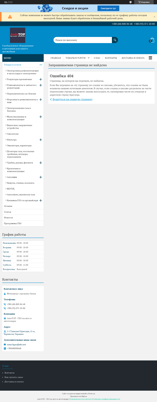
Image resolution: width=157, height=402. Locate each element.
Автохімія (12, 177)
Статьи (7, 211)
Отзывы (8, 206)
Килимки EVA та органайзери (22, 200)
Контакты (111, 57)
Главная (56, 57)
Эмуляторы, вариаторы (19, 145)
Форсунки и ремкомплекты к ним (22, 101)
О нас (97, 57)
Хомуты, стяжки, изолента (20, 182)
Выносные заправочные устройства (19, 126)
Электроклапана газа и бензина (19, 109)
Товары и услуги (76, 57)
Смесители (13, 133)
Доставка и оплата (133, 57)
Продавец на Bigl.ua (78, 396)
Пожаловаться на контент (81, 399)
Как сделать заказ (14, 377)
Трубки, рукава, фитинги (20, 162)
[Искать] (115, 38)
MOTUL (11, 188)
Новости (8, 217)
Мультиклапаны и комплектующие (16, 118)
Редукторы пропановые (19, 79)
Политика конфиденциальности (106, 399)
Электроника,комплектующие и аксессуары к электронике (23, 72)
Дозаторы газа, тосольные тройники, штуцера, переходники (20, 154)
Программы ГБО (12, 223)
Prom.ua (91, 393)
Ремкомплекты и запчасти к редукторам (21, 86)
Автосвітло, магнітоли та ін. (21, 194)
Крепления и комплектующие (16, 170)
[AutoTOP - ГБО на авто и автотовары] (17, 34)
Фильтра (11, 139)
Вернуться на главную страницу (73, 99)
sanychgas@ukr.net (16, 344)
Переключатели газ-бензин (21, 93)
